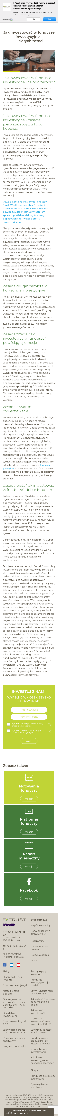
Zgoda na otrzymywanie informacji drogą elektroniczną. (31, 725)
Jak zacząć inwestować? (38, 1011)
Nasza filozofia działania (11, 992)
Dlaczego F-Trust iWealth (13, 978)
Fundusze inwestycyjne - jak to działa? (42, 982)
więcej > (29, 799)
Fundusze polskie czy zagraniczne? (43, 1077)
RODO (34, 960)
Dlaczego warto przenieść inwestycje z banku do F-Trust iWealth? (14, 1003)
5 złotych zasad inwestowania (39, 1050)
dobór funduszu (39, 489)
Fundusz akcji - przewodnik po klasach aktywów (40, 1041)
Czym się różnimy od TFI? (14, 1023)
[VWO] (13, 20)
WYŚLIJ (29, 741)
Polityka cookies (40, 955)
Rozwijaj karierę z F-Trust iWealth (42, 932)
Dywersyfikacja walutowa (39, 1085)
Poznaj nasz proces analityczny (13, 1039)
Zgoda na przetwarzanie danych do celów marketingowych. (31, 731)
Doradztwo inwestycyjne (10, 1014)
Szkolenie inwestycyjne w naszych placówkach (42, 1060)
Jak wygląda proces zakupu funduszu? (14, 1031)
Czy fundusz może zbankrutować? (41, 1031)
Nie (33, 19)
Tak (49, 19)
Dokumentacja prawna (39, 948)
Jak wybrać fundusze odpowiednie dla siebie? (43, 1002)
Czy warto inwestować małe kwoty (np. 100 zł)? (41, 1021)
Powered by (6, 20)
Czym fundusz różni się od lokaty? (42, 992)
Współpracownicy (40, 925)
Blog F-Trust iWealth (14, 1046)
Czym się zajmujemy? (15, 985)
